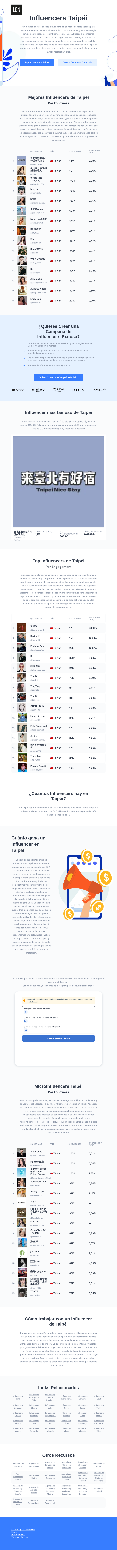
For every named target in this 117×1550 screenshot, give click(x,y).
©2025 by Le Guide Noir (23, 1529)
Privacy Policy (18, 1534)
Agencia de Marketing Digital (66, 1476)
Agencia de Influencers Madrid (50, 1465)
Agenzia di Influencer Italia (17, 1501)
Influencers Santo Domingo (50, 1397)
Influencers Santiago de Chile (34, 1397)
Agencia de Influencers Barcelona (66, 1465)
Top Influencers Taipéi (37, 62)
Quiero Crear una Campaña (77, 62)
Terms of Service (19, 1537)
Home (14, 1532)
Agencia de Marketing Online (34, 1489)
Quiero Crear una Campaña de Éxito (58, 377)
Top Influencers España (18, 1476)
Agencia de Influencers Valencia (83, 1465)
